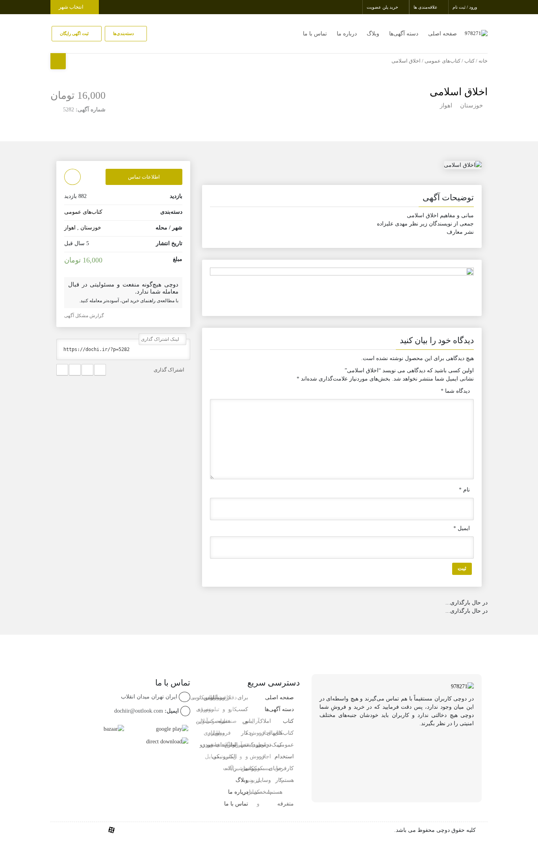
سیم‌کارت (203, 697)
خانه (483, 61)
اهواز (446, 105)
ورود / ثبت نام (465, 7)
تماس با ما (315, 34)
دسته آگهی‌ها (403, 34)
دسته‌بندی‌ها (124, 33)
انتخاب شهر (72, 7)
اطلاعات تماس (144, 177)
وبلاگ (373, 34)
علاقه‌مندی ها (426, 7)
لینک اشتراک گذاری (160, 339)
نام (464, 490)
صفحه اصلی (442, 34)
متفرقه (285, 804)
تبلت (220, 745)
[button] (342, 199)
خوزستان (471, 105)
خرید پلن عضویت (383, 7)
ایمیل (461, 528)
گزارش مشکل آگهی (84, 315)
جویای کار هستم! (275, 780)
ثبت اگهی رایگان (75, 33)
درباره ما (347, 34)
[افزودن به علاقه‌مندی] (72, 177)
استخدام (284, 756)
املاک (264, 721)
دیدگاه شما (455, 391)
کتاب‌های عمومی (442, 61)
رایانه (230, 768)
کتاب (469, 61)
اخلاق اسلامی (459, 92)
